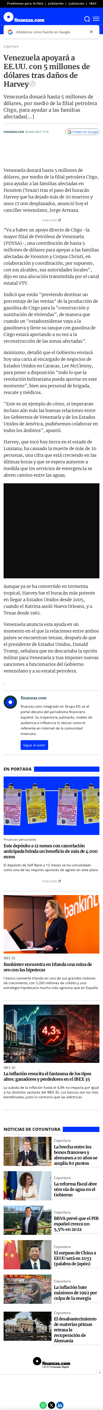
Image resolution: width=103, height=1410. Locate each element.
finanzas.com (14, 132)
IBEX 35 (95, 3)
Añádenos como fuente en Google (43, 32)
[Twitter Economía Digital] (51, 1405)
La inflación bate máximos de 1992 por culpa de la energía (75, 1293)
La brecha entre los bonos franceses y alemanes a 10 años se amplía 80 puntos (75, 1155)
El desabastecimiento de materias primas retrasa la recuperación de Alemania (75, 1329)
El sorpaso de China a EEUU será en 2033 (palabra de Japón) (75, 1258)
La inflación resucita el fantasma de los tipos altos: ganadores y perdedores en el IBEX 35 (47, 1076)
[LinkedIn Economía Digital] (59, 1405)
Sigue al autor (34, 745)
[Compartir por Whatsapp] (43, 1405)
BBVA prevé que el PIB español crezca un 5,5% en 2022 (76, 1224)
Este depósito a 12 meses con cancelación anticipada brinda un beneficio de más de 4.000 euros (51, 851)
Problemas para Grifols (25, 3)
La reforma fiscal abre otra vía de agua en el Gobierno (75, 1189)
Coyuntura (11, 46)
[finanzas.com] (51, 1363)
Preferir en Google (85, 132)
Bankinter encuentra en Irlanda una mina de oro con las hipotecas (48, 967)
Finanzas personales (20, 839)
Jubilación (56, 3)
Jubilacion (77, 3)
